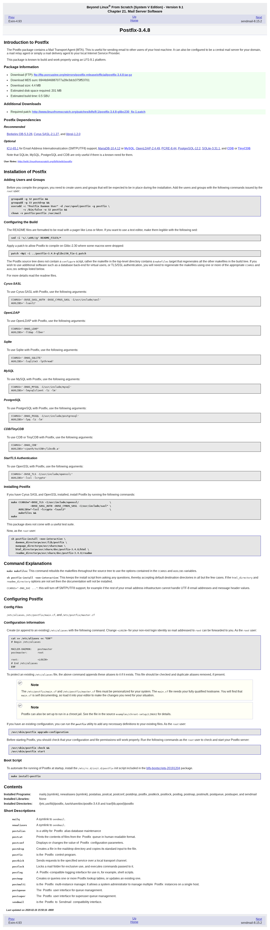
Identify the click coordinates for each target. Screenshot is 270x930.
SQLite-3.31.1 (211, 148)
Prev (11, 17)
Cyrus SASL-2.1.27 (46, 134)
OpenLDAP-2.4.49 (148, 148)
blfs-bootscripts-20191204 (163, 768)
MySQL (129, 148)
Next (259, 17)
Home (134, 20)
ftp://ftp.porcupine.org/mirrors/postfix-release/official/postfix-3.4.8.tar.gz (83, 74)
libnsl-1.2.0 (73, 134)
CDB (230, 148)
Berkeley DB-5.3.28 (19, 134)
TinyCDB (244, 148)
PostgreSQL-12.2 (189, 148)
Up (134, 16)
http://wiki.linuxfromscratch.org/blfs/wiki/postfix (45, 161)
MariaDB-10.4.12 (109, 148)
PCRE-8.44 (169, 148)
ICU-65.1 (13, 148)
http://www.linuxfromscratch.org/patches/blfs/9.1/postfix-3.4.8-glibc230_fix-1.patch (88, 111)
